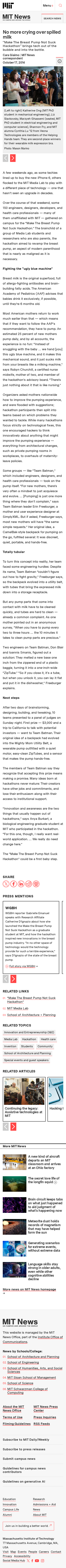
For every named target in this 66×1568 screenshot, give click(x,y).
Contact (56, 1551)
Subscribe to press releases (24, 1449)
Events (22, 1551)
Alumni (7, 1514)
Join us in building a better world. (26, 1526)
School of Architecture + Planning (31, 1015)
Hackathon (29, 1039)
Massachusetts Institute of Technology (28, 1538)
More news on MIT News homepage (29, 1289)
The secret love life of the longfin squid (43, 1180)
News (36, 1509)
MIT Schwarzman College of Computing (27, 1390)
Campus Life (11, 1509)
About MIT (40, 1514)
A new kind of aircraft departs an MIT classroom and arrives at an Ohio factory (44, 1162)
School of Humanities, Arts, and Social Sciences (34, 1370)
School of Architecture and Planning (27, 1053)
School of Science (20, 1383)
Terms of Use (13, 1417)
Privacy (7, 1556)
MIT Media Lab (17, 1008)
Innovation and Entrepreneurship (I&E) (29, 1032)
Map (13, 1551)
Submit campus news (19, 1459)
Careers (44, 1551)
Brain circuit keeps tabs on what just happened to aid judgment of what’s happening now (45, 1204)
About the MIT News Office (13, 1408)
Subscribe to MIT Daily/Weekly (26, 1439)
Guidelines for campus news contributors (24, 1470)
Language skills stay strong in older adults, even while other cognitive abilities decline (44, 1271)
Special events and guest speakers (26, 1060)
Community (45, 1046)
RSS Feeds (42, 1424)
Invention (10, 1046)
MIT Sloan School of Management (31, 1377)
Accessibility (22, 1556)
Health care (48, 1039)
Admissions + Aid (44, 1504)
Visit (6, 1551)
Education (9, 1499)
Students (27, 1046)
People (32, 1551)
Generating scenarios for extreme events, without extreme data (44, 1246)
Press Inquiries (45, 1417)
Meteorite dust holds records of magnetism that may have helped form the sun (44, 1226)
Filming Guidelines (17, 1424)
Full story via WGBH (22, 966)
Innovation (9, 1504)
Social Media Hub (14, 1560)
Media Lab (10, 1039)
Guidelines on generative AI (24, 1481)
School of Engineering (23, 1362)
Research (39, 1499)
